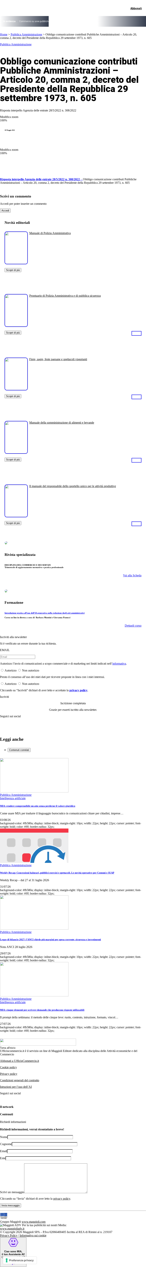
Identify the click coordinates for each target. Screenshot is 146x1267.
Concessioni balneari (89, 21)
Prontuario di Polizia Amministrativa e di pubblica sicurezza (65, 295)
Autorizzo (11, 670)
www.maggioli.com (33, 1221)
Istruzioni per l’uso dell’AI (16, 1086)
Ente (3, 1158)
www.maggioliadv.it (12, 1228)
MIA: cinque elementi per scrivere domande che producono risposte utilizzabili (42, 1009)
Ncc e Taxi (108, 21)
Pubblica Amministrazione (26, 34)
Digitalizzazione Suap (63, 21)
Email (3, 1151)
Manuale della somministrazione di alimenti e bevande (61, 422)
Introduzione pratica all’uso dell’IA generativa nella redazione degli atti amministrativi (45, 613)
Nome (3, 1137)
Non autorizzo (30, 670)
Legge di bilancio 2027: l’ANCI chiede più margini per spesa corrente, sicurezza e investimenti (50, 939)
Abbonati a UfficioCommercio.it (19, 1060)
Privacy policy (8, 1073)
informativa (119, 663)
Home (3, 34)
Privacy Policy (8, 1235)
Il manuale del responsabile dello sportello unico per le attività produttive (72, 486)
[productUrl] (16, 262)
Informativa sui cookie (33, 1235)
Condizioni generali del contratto (19, 1080)
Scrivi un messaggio (12, 1192)
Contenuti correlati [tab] (19, 750)
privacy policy (78, 690)
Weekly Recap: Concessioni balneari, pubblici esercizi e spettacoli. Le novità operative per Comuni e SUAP (57, 872)
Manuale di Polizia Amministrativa (50, 233)
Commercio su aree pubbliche (34, 21)
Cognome (6, 1144)
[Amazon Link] (136, 333)
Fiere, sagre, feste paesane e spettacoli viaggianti (58, 359)
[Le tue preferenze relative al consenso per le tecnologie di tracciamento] (20, 1260)
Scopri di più (13, 270)
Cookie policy (8, 1067)
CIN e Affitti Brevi (125, 21)
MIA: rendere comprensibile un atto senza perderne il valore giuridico (37, 805)
